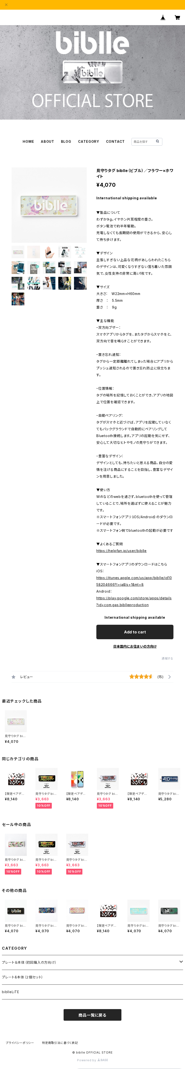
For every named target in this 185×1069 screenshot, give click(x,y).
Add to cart (135, 632)
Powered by (87, 1060)
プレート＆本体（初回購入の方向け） (29, 962)
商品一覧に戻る (92, 1015)
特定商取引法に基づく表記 (60, 1043)
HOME (28, 141)
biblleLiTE (10, 992)
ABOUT (47, 141)
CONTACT (115, 141)
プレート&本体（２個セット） (22, 977)
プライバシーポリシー (20, 1043)
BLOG (66, 141)
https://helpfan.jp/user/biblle (121, 551)
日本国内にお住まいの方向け (135, 646)
